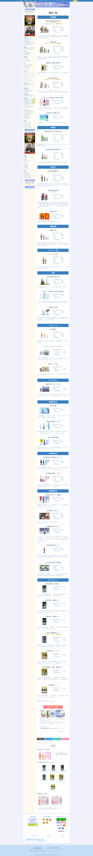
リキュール (26, 70)
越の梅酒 (61, 752)
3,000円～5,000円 (27, 125)
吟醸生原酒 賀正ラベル (28, 102)
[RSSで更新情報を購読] (54, 746)
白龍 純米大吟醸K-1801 (28, 44)
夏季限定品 (26, 88)
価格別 (25, 120)
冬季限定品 (26, 93)
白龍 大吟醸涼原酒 (27, 91)
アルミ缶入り (26, 82)
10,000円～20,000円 (27, 127)
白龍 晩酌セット (27, 118)
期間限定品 (26, 98)
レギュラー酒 (26, 60)
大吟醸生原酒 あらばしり (28, 101)
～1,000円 (26, 121)
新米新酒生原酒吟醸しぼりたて (29, 94)
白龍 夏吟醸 (26, 89)
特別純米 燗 (26, 54)
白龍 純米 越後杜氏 (27, 52)
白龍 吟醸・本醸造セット (28, 111)
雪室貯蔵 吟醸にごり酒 (28, 90)
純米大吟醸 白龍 (27, 42)
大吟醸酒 (25, 37)
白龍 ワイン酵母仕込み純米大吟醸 (30, 43)
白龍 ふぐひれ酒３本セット (29, 80)
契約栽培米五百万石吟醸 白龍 (29, 47)
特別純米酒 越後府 (27, 53)
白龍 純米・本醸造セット (28, 112)
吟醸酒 (25, 46)
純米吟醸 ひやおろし (28, 100)
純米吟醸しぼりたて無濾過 (29, 99)
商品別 (25, 155)
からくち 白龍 (26, 61)
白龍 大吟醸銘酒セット (28, 113)
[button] (65, 739)
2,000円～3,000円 (27, 174)
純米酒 (25, 51)
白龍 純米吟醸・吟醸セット (29, 110)
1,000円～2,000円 (27, 122)
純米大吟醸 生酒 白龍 (28, 64)
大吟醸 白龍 (26, 40)
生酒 (24, 63)
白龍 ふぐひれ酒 (27, 79)
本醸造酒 (25, 56)
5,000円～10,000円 (27, 126)
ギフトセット (26, 109)
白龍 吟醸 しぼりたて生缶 (28, 83)
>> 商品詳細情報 (56, 32)
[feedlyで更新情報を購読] (52, 746)
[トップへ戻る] (91, 854)
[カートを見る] (75, 1)
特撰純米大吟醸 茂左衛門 (28, 41)
